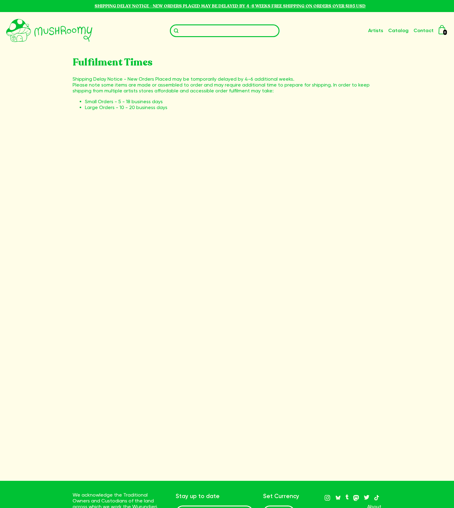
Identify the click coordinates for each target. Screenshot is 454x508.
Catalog (398, 30)
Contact (424, 30)
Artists (375, 30)
